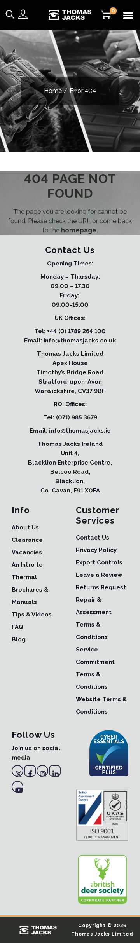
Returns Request (101, 587)
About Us (25, 527)
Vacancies (27, 552)
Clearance (27, 539)
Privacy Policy (96, 550)
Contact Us (92, 537)
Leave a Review (99, 574)
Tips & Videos (32, 614)
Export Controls (99, 562)
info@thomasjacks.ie (80, 430)
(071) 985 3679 (76, 417)
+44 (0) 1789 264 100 (76, 331)
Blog (19, 639)
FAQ (17, 626)
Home (53, 90)
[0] (106, 15)
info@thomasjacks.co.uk (80, 340)
